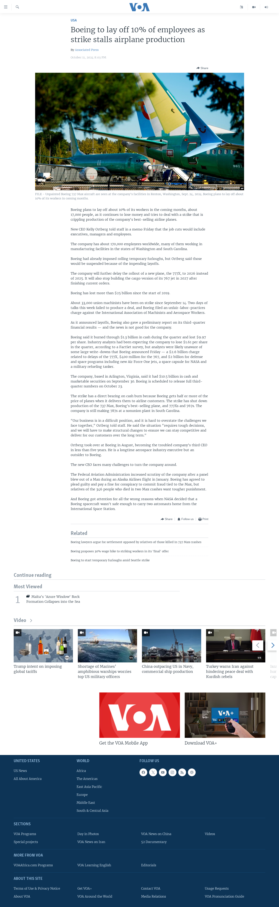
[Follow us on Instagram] (172, 772)
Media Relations (153, 896)
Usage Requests (217, 888)
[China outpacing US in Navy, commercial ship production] (171, 645)
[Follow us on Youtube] (163, 772)
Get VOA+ (84, 888)
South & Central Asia (92, 811)
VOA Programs (25, 834)
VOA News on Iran (91, 842)
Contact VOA (150, 888)
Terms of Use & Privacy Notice (37, 888)
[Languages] (241, 7)
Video (20, 620)
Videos (210, 834)
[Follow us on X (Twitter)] (153, 772)
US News (20, 771)
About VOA (22, 896)
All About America (28, 779)
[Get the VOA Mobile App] (139, 715)
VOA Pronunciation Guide (224, 896)
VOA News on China (156, 834)
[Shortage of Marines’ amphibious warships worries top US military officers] (107, 645)
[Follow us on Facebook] (143, 772)
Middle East (86, 803)
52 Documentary (154, 842)
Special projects (26, 842)
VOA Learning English (94, 865)
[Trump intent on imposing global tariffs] (43, 645)
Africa (81, 771)
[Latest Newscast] (266, 7)
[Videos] (254, 7)
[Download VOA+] (225, 715)
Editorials (148, 865)
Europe (82, 795)
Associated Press (87, 50)
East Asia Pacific (89, 787)
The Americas (87, 779)
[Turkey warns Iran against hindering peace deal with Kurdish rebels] (235, 645)
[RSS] (182, 772)
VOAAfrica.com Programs (33, 865)
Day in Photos (88, 834)
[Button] (202, 68)
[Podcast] (192, 772)
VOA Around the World (94, 896)
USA (74, 20)
